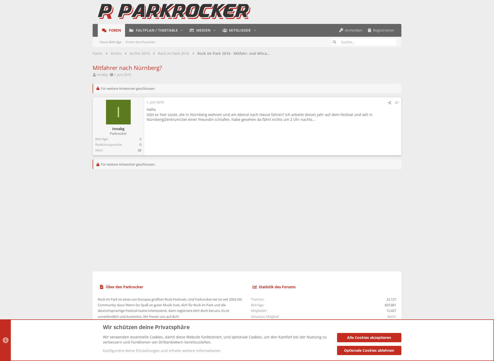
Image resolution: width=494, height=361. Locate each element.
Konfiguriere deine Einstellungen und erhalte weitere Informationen (162, 350)
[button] (181, 30)
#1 (397, 102)
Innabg (102, 74)
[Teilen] (389, 102)
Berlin (391, 316)
